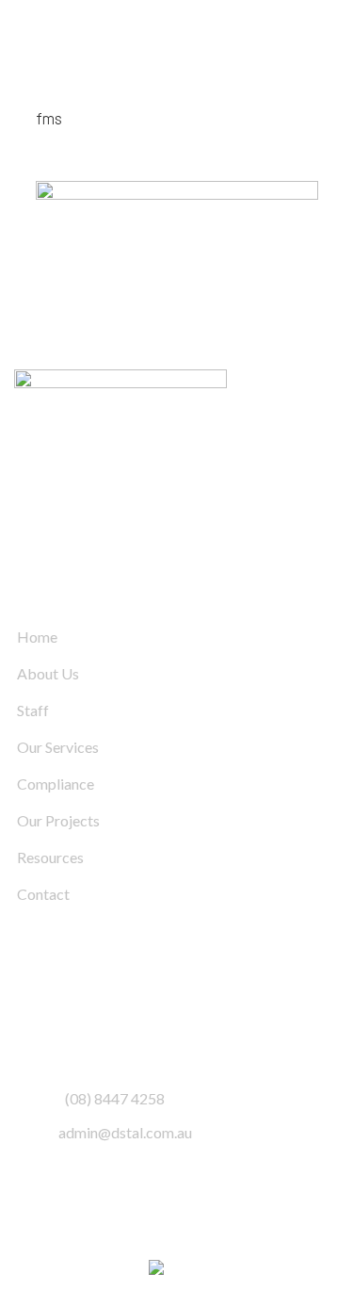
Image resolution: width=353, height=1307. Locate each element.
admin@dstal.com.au (125, 1132)
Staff (33, 710)
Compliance (55, 783)
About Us (48, 673)
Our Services (58, 747)
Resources (50, 857)
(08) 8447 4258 (115, 1098)
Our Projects (58, 820)
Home (37, 636)
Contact (43, 894)
